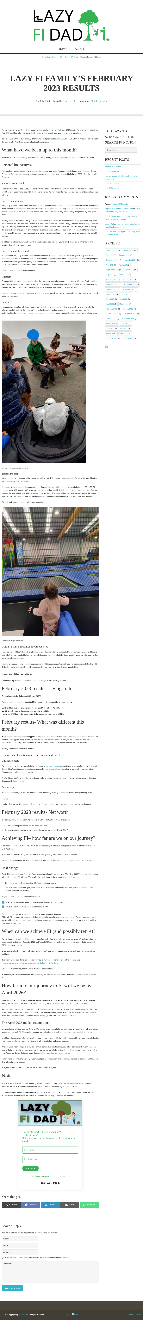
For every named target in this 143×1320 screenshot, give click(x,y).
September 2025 (112, 250)
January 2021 (128, 338)
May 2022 (123, 299)
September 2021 (128, 319)
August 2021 (111, 324)
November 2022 (130, 284)
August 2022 (111, 294)
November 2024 (130, 260)
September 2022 (128, 289)
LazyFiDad (69, 101)
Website (6, 1252)
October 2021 (111, 319)
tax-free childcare (53, 766)
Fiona (107, 232)
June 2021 (110, 328)
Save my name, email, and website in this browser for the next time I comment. (37, 1258)
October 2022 (111, 289)
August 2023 (129, 270)
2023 (60, 57)
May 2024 (110, 265)
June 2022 (110, 299)
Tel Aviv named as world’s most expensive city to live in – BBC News (30, 963)
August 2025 (129, 250)
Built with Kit (50, 1183)
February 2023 (111, 280)
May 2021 (123, 328)
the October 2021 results (24, 939)
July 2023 (110, 275)
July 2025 (110, 255)
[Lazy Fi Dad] (71, 37)
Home (63, 48)
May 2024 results (112, 188)
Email (6, 1245)
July (66, 57)
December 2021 (112, 314)
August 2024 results (113, 167)
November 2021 (130, 314)
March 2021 (123, 333)
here (79, 133)
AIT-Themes (24, 1314)
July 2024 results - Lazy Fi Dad (117, 216)
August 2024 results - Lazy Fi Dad (119, 209)
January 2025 (124, 255)
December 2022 (112, 284)
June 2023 (123, 275)
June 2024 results (112, 184)
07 (72, 57)
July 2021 (125, 324)
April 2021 (110, 333)
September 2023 (112, 270)
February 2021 (111, 338)
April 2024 (123, 265)
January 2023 (128, 280)
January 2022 (128, 309)
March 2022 (123, 304)
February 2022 (111, 309)
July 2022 (125, 294)
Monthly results (99, 101)
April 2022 (110, 304)
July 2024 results (112, 171)
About (79, 48)
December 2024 (112, 260)
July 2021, (60, 139)
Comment (7, 1264)
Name (6, 1239)
